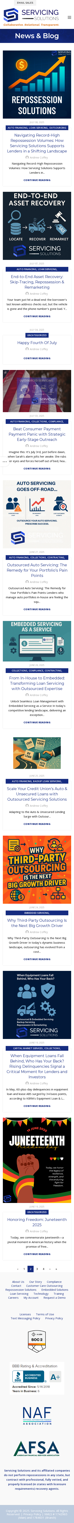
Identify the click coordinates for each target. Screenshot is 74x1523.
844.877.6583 (48, 2)
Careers (13, 1297)
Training (59, 1293)
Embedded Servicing (36, 913)
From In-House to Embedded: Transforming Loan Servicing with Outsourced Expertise (37, 683)
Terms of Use (45, 1314)
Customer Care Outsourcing (44, 1286)
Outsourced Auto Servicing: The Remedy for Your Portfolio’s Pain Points (37, 570)
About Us (18, 1282)
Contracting (55, 557)
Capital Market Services (28, 1048)
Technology (41, 1293)
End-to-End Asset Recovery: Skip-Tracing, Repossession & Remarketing (37, 282)
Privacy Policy (54, 1318)
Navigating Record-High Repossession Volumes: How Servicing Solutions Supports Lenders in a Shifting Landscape (37, 143)
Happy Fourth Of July (37, 342)
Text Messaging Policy (25, 1318)
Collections (39, 421)
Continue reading (37, 180)
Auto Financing (18, 127)
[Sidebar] (4, 461)
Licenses (25, 1314)
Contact (16, 1286)
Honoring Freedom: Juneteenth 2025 (37, 1222)
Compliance (56, 421)
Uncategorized (37, 335)
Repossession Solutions (20, 1289)
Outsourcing (57, 127)
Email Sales (25, 2)
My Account (31, 1297)
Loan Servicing (38, 127)
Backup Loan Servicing (47, 781)
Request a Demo (54, 1297)
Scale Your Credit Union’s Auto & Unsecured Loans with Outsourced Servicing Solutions (37, 794)
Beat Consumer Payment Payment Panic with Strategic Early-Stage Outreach (37, 434)
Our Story (35, 1282)
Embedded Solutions (54, 1289)
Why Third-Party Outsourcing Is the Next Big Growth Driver (37, 923)
